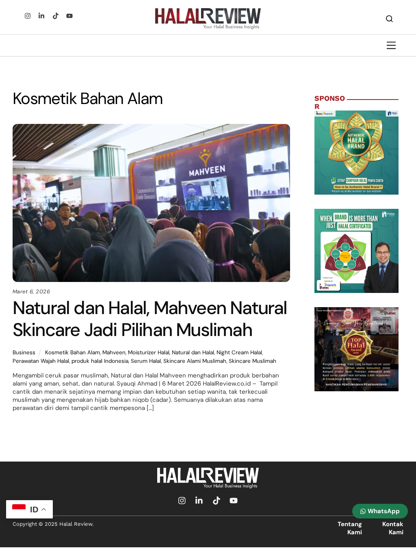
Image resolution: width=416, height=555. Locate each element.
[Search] (389, 19)
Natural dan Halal (193, 352)
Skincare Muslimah (252, 361)
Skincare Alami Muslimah (194, 361)
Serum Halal (146, 361)
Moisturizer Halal (148, 352)
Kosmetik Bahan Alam (72, 352)
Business (24, 352)
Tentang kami (350, 528)
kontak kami (392, 528)
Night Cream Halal (239, 352)
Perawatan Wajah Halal (41, 361)
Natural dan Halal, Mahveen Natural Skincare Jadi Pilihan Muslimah (150, 319)
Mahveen (114, 352)
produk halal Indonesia (100, 361)
